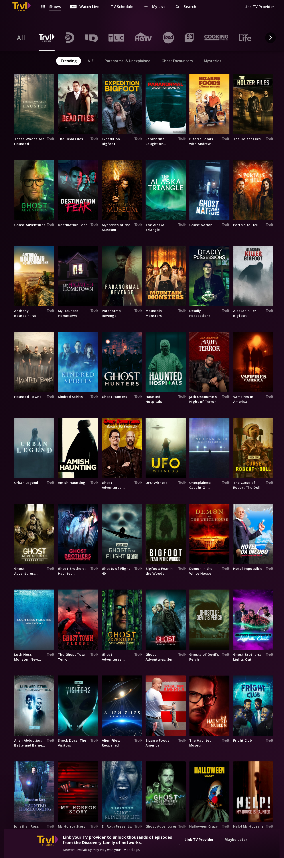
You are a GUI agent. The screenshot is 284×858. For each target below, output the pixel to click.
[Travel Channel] (23, 6)
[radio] (21, 37)
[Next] (270, 37)
